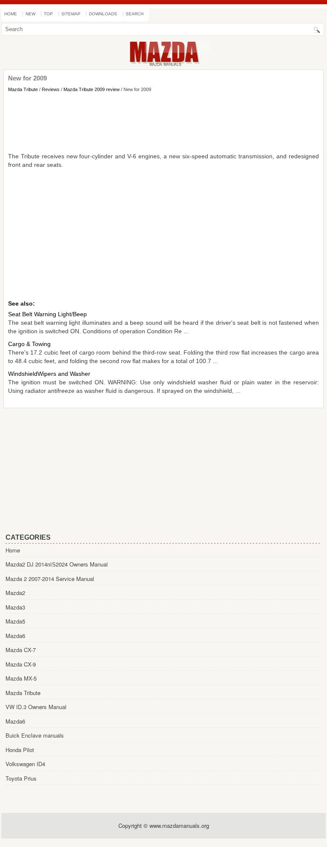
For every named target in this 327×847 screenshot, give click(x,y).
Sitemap (70, 13)
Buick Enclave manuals (35, 735)
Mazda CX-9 (21, 664)
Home (10, 13)
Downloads (103, 13)
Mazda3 (15, 607)
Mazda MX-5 (21, 678)
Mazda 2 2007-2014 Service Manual (50, 579)
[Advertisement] (163, 122)
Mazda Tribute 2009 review (91, 89)
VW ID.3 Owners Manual (36, 707)
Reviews (51, 89)
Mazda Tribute (23, 89)
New (30, 13)
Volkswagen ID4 (25, 764)
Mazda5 (15, 621)
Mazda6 (15, 636)
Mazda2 (15, 593)
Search (134, 13)
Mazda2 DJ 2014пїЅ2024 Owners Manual (57, 564)
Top (48, 13)
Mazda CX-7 (21, 650)
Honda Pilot (20, 750)
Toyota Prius (21, 778)
